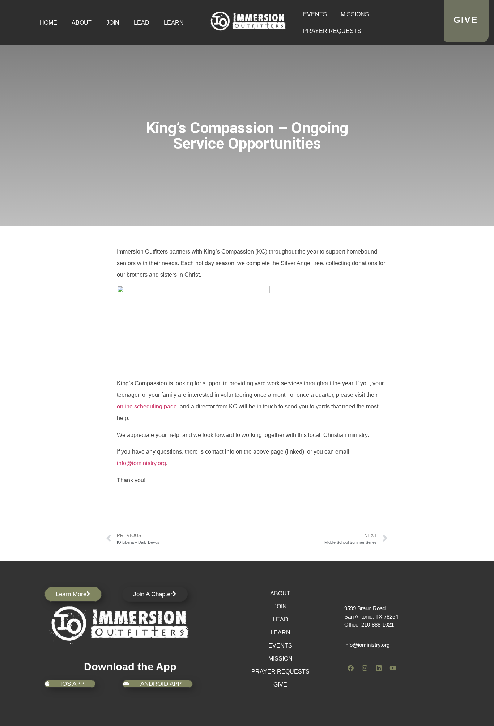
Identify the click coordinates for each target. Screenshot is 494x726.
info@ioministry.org (141, 463)
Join (112, 23)
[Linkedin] (378, 668)
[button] (155, 594)
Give (280, 685)
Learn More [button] (71, 594)
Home (48, 23)
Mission (280, 658)
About (82, 23)
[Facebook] (350, 668)
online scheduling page (147, 406)
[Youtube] (393, 668)
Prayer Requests (332, 31)
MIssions (355, 14)
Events (315, 14)
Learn (174, 23)
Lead (141, 23)
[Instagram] (364, 668)
